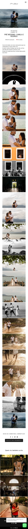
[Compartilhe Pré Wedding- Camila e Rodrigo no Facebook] (10, 437)
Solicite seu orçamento (14, 440)
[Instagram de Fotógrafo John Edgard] (13, 523)
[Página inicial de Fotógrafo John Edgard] (14, 3)
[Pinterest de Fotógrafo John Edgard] (15, 523)
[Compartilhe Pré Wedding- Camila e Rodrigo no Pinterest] (17, 437)
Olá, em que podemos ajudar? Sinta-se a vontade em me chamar (15, 520)
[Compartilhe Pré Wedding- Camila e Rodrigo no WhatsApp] (12, 437)
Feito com (14, 527)
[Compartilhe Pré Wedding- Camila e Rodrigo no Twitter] (14, 437)
